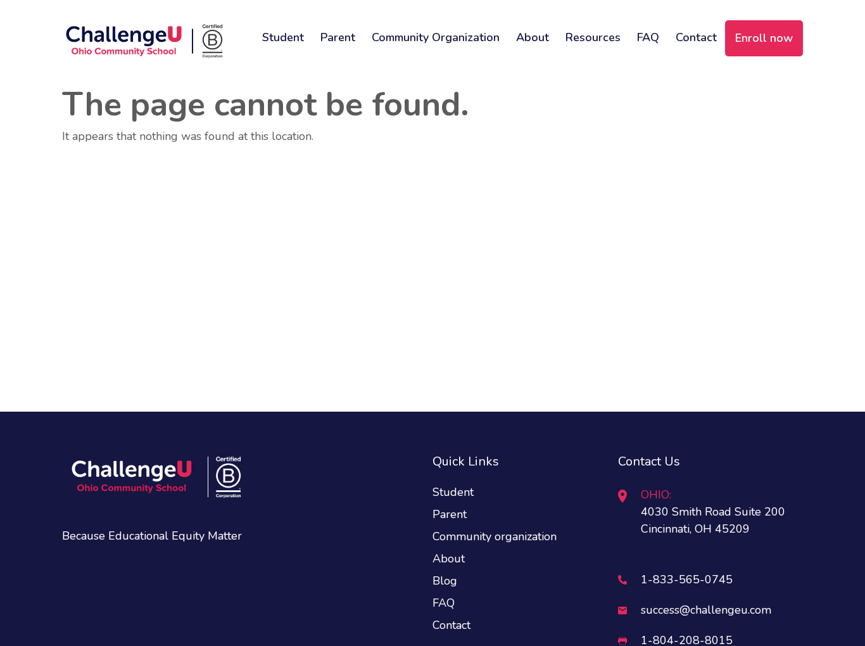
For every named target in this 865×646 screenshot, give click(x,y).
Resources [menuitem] (593, 37)
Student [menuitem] (283, 37)
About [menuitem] (532, 37)
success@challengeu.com (706, 610)
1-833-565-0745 (687, 579)
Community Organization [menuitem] (436, 37)
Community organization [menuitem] (494, 536)
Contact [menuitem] (696, 37)
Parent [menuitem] (337, 37)
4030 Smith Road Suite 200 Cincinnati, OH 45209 (713, 511)
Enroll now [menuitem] (764, 38)
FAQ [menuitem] (648, 37)
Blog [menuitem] (444, 580)
